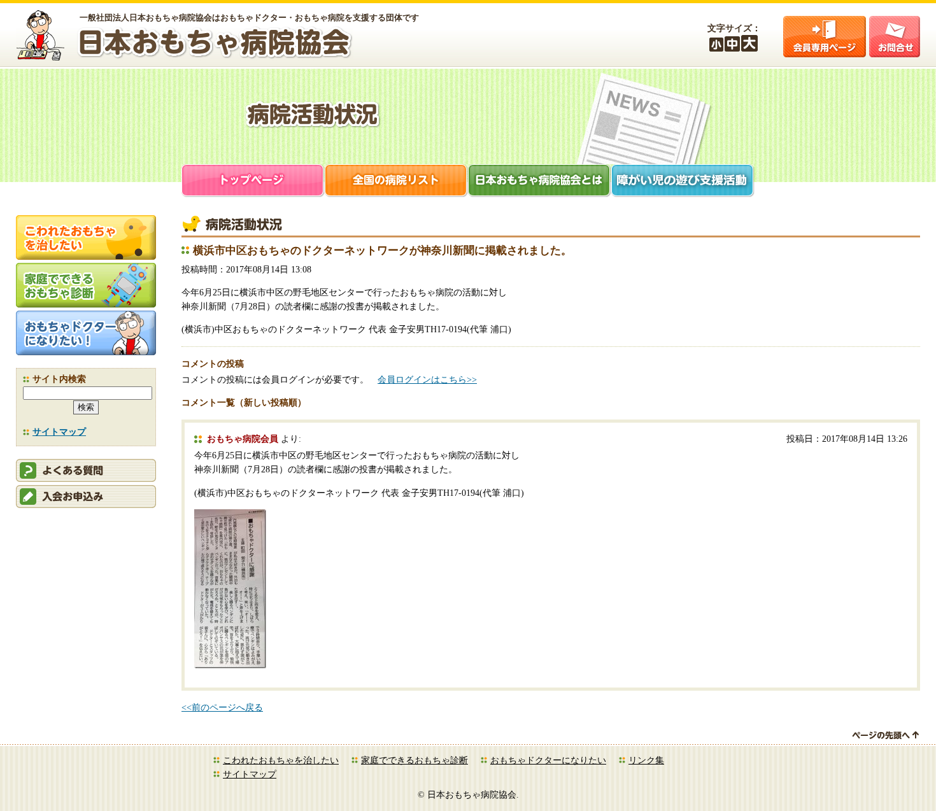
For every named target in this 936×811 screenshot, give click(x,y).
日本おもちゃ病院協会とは (539, 181)
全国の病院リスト (396, 181)
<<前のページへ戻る (222, 707)
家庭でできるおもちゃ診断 (414, 760)
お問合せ (894, 36)
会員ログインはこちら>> (427, 379)
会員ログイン (824, 36)
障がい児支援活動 (683, 181)
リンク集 (646, 760)
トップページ (253, 181)
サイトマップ (59, 432)
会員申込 (86, 496)
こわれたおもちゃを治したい (281, 760)
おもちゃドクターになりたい (548, 760)
